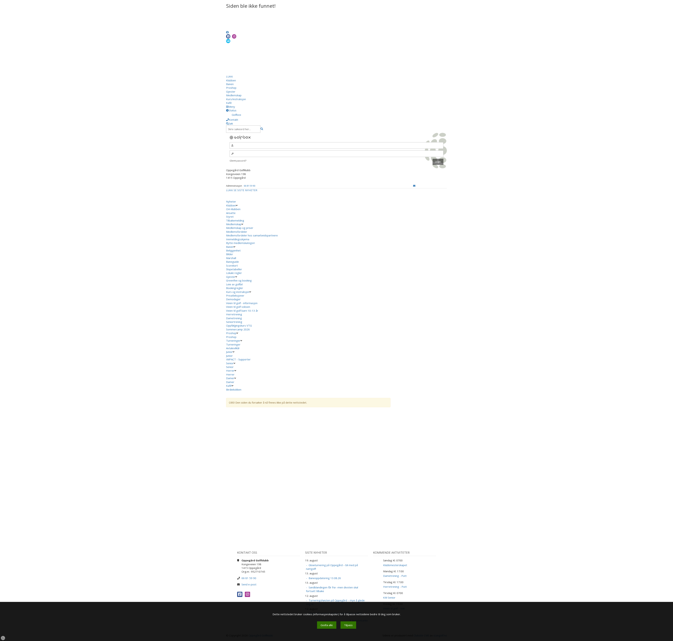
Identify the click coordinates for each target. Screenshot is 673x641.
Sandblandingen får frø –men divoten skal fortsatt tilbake (332, 589)
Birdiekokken (234, 389)
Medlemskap (234, 95)
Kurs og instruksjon (237, 292)
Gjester (230, 91)
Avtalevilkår (233, 348)
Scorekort (232, 265)
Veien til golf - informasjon (241, 303)
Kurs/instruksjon (236, 99)
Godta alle (327, 625)
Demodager (233, 299)
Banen (230, 84)
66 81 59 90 (249, 185)
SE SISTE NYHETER (245, 190)
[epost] (414, 185)
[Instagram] (234, 36)
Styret (230, 216)
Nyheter (231, 201)
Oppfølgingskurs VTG (239, 325)
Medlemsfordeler (236, 231)
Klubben (231, 80)
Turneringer (233, 340)
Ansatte (231, 213)
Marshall (231, 258)
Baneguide (232, 261)
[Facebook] (228, 36)
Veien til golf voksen (238, 306)
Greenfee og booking (239, 280)
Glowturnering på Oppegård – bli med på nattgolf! (332, 566)
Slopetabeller (234, 269)
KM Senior (389, 597)
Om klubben (233, 209)
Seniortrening (234, 322)
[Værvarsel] (228, 41)
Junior (229, 352)
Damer (230, 378)
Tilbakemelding (235, 220)
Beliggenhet (233, 250)
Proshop (231, 87)
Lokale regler (234, 273)
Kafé (229, 103)
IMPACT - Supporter (238, 359)
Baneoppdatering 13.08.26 (325, 578)
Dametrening (234, 318)
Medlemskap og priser (239, 228)
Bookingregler (234, 288)
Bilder (229, 254)
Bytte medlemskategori (240, 243)
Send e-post (249, 584)
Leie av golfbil (234, 284)
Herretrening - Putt (395, 586)
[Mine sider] (227, 32)
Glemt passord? (238, 160)
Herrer (230, 370)
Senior (230, 363)
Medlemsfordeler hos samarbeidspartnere (252, 235)
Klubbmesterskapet (395, 565)
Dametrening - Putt (395, 576)
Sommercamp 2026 (238, 329)
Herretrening (234, 314)
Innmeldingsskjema (237, 239)
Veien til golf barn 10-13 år (242, 310)
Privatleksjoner (235, 295)
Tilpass (348, 625)
